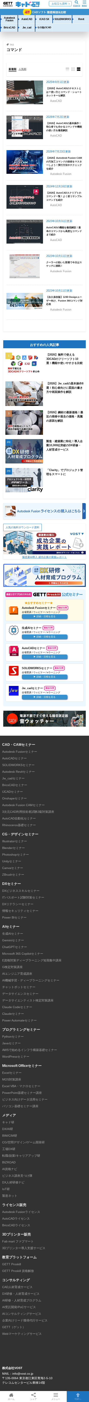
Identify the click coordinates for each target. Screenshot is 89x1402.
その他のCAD (44, 27)
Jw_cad (26, 27)
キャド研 (8, 1122)
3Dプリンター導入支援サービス (23, 1248)
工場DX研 (8, 1149)
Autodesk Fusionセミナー (19, 751)
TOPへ (78, 1399)
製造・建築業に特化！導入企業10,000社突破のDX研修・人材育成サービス (64, 445)
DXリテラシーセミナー (17, 904)
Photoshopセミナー (15, 854)
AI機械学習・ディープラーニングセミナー (30, 980)
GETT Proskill (11, 1264)
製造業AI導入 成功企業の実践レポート (44, 557)
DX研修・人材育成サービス (21, 1293)
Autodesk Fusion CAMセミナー (23, 805)
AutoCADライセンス (16, 1218)
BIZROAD (9, 1162)
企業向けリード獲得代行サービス (25, 1320)
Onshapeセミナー (14, 798)
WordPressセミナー (15, 1056)
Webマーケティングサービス (22, 1333)
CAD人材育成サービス (17, 1287)
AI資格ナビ (9, 1169)
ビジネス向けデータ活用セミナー (25, 1099)
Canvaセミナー (12, 868)
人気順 (22, 69)
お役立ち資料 (59, 3)
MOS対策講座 (11, 1079)
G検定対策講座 (12, 967)
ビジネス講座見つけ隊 (17, 1175)
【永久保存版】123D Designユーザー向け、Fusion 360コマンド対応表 (64, 300)
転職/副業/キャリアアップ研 (21, 1155)
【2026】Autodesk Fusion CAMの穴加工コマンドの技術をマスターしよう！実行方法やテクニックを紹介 (64, 163)
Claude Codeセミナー (17, 1007)
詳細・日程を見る (46, 616)
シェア (33, 1399)
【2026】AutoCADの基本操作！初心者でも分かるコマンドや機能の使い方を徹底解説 (64, 127)
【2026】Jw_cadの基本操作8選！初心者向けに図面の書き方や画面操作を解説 (64, 387)
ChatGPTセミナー (14, 947)
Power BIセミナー (14, 917)
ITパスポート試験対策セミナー (23, 897)
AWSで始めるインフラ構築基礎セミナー (29, 1050)
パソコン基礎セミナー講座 (20, 1106)
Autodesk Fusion (9, 19)
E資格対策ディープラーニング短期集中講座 (32, 960)
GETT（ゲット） (13, 1327)
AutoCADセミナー (14, 758)
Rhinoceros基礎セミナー (19, 825)
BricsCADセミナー (14, 785)
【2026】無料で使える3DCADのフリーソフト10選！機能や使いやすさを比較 (64, 359)
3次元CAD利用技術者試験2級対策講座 (28, 811)
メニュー (55, 1399)
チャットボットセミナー (18, 987)
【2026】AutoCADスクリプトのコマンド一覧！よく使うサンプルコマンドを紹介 (64, 196)
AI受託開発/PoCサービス (19, 1307)
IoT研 (6, 1189)
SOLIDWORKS (62, 19)
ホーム (11, 1399)
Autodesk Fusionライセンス (21, 1212)
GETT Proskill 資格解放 (18, 1271)
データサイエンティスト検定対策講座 (28, 1000)
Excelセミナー (12, 1072)
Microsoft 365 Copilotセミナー (22, 953)
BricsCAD (9, 27)
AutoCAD (26, 19)
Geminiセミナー (13, 940)
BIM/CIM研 (9, 1135)
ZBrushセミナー (13, 874)
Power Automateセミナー (19, 1020)
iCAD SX (44, 19)
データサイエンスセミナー (20, 993)
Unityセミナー (11, 861)
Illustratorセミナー (14, 841)
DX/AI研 (7, 1129)
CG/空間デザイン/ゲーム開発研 (23, 1142)
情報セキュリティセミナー (20, 910)
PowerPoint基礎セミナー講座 (22, 1092)
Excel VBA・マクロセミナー (21, 1086)
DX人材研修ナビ (13, 1182)
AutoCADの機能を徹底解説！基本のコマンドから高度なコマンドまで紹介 (64, 231)
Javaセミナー (11, 1043)
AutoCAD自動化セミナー (19, 818)
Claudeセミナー (13, 1013)
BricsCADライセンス (16, 1225)
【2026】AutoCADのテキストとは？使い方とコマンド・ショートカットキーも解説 (64, 92)
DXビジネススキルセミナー (21, 890)
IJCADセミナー (12, 791)
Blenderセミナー (13, 848)
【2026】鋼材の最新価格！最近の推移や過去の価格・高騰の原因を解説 (64, 416)
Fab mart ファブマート (18, 1241)
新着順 (12, 69)
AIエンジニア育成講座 (17, 973)
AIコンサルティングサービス (21, 1313)
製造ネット (9, 1195)
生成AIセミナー (12, 933)
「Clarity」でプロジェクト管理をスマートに (64, 472)
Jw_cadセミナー (13, 778)
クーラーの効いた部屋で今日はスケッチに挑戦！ (64, 264)
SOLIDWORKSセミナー (18, 765)
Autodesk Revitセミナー (18, 771)
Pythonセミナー (13, 1036)
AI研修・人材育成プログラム (21, 1300)
